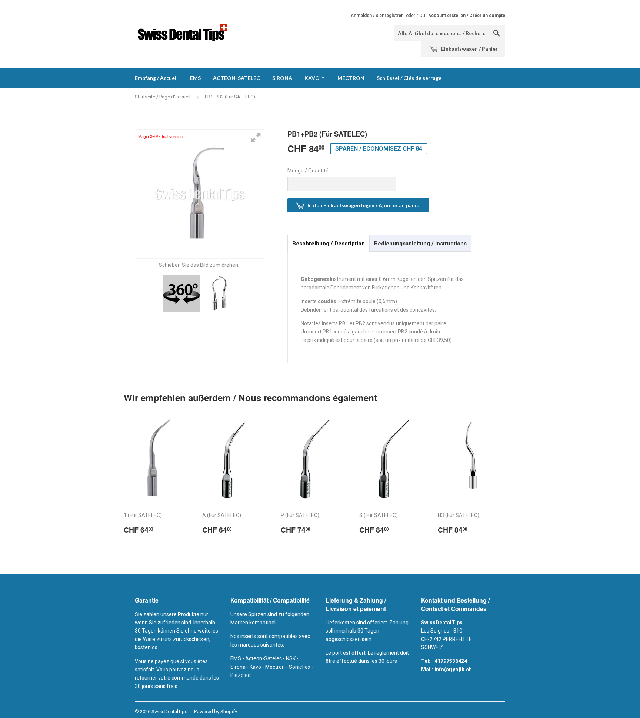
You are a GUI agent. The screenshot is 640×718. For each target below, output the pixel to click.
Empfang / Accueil (156, 78)
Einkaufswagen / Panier (469, 49)
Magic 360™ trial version (160, 136)
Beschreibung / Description (328, 243)
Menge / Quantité (308, 171)
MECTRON (350, 78)
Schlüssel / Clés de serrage (409, 78)
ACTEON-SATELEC (236, 78)
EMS (195, 78)
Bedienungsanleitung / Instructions (420, 243)
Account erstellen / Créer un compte (466, 15)
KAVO (312, 78)
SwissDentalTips (169, 711)
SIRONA (282, 78)
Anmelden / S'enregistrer (377, 15)
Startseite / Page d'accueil (162, 97)
